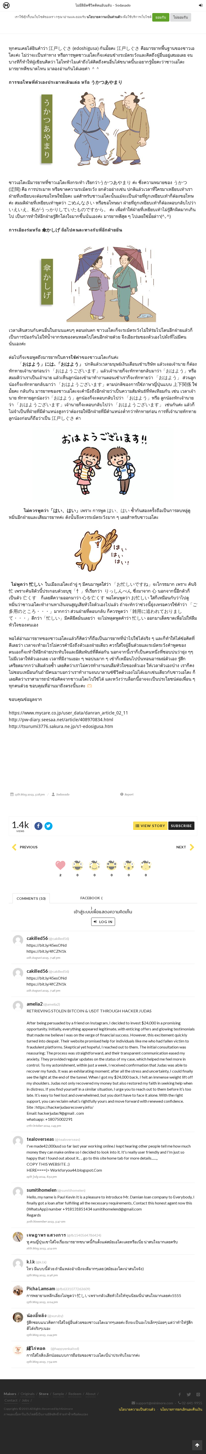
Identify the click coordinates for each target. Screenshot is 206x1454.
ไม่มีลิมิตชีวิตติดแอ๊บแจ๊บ (93, 5)
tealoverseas (40, 1139)
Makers (17, 6)
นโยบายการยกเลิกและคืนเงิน (181, 1409)
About (91, 1394)
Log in (105, 922)
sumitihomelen (42, 1190)
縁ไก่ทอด (38, 1348)
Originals (28, 1394)
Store (35, 6)
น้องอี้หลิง (37, 1315)
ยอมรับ (161, 17)
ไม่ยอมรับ (180, 17)
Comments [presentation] (31, 898)
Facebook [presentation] (91, 899)
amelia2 (34, 1004)
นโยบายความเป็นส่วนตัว (104, 17)
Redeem (74, 1394)
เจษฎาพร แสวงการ (46, 1235)
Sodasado (123, 5)
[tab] (31, 898)
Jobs (25, 1400)
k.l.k (31, 1261)
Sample (58, 1394)
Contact (11, 1400)
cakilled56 (37, 938)
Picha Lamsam (41, 1288)
